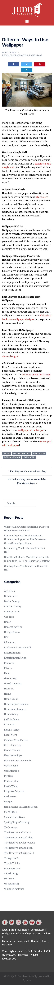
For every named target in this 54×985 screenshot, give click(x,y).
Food (7, 673)
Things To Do (11, 858)
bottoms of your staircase (36, 374)
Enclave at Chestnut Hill (17, 647)
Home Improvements (16, 704)
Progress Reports (14, 791)
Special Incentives (14, 817)
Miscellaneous (12, 745)
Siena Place (10, 811)
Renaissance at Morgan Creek (21, 806)
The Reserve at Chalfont (17, 832)
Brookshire (10, 596)
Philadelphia (11, 781)
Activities (9, 591)
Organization (11, 770)
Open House (11, 765)
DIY (6, 637)
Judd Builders (11, 719)
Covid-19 (46, 933)
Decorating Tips (19, 55)
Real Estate (10, 796)
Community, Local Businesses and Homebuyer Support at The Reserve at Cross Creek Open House (25, 539)
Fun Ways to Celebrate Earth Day (28, 471)
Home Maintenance (15, 709)
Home (7, 693)
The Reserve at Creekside (18, 837)
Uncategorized (12, 868)
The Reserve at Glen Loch (18, 847)
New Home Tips (13, 755)
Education (9, 642)
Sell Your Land (21, 941)
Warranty (7, 944)
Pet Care (8, 776)
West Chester (11, 883)
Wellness (9, 878)
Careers (6, 941)
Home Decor (35, 55)
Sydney (27, 980)
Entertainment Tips (15, 657)
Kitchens (9, 724)
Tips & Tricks (12, 863)
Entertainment (12, 652)
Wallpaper (29, 457)
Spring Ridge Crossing (16, 822)
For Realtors (38, 929)
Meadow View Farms (15, 740)
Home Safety (11, 714)
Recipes (8, 801)
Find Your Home (20, 929)
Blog (44, 941)
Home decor (39, 453)
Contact (35, 941)
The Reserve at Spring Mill (19, 853)
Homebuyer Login (30, 933)
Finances (9, 663)
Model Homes (12, 750)
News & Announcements (17, 760)
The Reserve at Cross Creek (19, 842)
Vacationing (11, 873)
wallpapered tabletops (30, 430)
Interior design (12, 457)
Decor (5, 55)
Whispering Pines (14, 889)
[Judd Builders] (27, 9)
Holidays (9, 688)
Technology (11, 827)
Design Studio (12, 632)
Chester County (12, 606)
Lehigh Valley (11, 729)
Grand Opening (12, 683)
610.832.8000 (9, 958)
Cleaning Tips (12, 611)
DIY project (41, 197)
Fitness (8, 668)
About (5, 929)
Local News (10, 734)
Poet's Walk (10, 786)
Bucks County (12, 601)
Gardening (10, 678)
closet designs (10, 356)
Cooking (9, 616)
